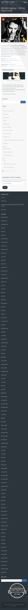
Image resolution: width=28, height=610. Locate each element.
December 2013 (4, 271)
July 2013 (3, 285)
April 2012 (3, 306)
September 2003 (4, 486)
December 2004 (4, 432)
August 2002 (3, 529)
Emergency (5, 114)
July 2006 (3, 378)
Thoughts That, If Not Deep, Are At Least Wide (13, 140)
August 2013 (3, 281)
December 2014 (4, 238)
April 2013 (3, 296)
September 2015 (4, 224)
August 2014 (3, 253)
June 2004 (3, 454)
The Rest (4, 146)
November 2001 (4, 561)
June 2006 (3, 382)
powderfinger (4, 61)
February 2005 (4, 425)
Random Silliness (7, 148)
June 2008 (3, 335)
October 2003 (4, 482)
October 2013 (4, 274)
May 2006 (3, 385)
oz (19, 60)
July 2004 (3, 450)
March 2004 (3, 464)
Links (4, 160)
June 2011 (3, 310)
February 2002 (4, 550)
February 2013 (4, 303)
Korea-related (6, 117)
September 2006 (4, 371)
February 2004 (4, 468)
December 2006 (4, 364)
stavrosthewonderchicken (13, 15)
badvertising (3, 200)
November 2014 (4, 242)
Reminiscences (6, 136)
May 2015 (3, 231)
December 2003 (4, 475)
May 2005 (3, 418)
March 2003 (3, 507)
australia (6, 60)
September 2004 (4, 443)
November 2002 (4, 518)
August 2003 (3, 489)
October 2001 (4, 565)
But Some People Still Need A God (12, 65)
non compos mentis (7, 130)
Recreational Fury (7, 133)
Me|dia (4, 120)
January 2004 (4, 471)
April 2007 (3, 353)
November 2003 (4, 479)
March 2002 (3, 547)
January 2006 (4, 400)
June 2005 (3, 414)
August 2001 (3, 572)
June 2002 (3, 536)
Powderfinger (24, 47)
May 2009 (3, 324)
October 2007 (4, 339)
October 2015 (4, 220)
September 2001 (4, 568)
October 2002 (4, 522)
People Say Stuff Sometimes (9, 164)
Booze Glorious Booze (8, 111)
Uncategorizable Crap (8, 155)
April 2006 (3, 389)
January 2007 (4, 360)
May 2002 (3, 540)
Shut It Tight (3, 209)
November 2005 (4, 407)
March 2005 (3, 421)
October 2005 (4, 411)
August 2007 (3, 346)
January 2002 (4, 554)
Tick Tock (3, 197)
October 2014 (4, 245)
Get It (5, 187)
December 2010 (4, 321)
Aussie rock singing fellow (19, 45)
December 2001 (4, 558)
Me (3, 108)
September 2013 (4, 278)
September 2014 (4, 249)
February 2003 (4, 511)
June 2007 (3, 349)
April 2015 (3, 235)
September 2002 (4, 525)
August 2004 (3, 446)
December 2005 (4, 403)
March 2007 (3, 357)
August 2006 (3, 375)
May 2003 (3, 500)
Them (3, 158)
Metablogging (6, 123)
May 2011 (3, 314)
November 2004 (4, 436)
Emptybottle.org (7, 2)
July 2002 (3, 532)
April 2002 (3, 543)
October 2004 (4, 439)
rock (10, 61)
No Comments (23, 15)
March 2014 (3, 263)
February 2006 (4, 396)
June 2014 (3, 256)
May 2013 (3, 292)
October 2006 (4, 367)
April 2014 (3, 260)
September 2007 (4, 342)
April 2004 (3, 461)
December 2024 (4, 217)
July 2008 (3, 332)
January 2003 (4, 515)
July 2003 (3, 493)
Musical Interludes (11, 58)
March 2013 (3, 299)
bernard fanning (14, 60)
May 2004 (3, 457)
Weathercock (8, 64)
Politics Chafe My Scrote (8, 167)
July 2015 (3, 228)
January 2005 (4, 428)
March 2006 (3, 393)
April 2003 (3, 504)
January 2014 (4, 267)
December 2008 (4, 328)
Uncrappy (5, 143)
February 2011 (4, 317)
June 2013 (3, 289)
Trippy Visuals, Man (7, 152)
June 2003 (3, 497)
